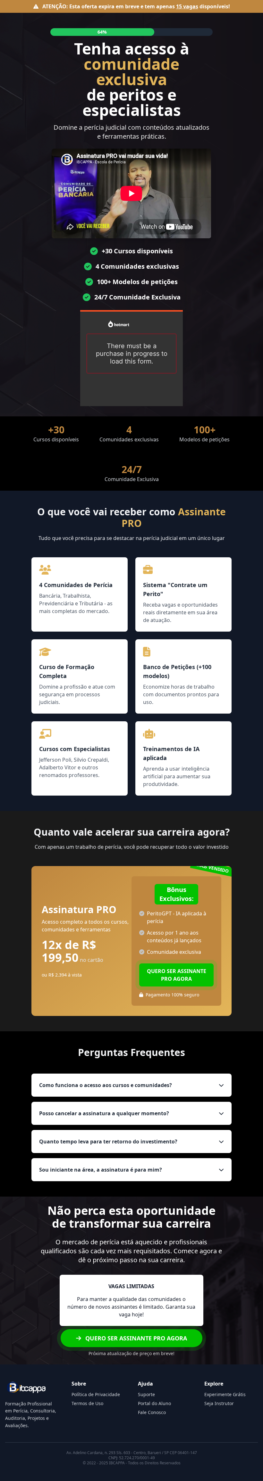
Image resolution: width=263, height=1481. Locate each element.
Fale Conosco (152, 1412)
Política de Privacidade (96, 1394)
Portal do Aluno (154, 1403)
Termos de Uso (87, 1403)
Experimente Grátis (225, 1394)
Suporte (146, 1394)
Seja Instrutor (219, 1403)
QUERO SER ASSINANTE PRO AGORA (176, 975)
